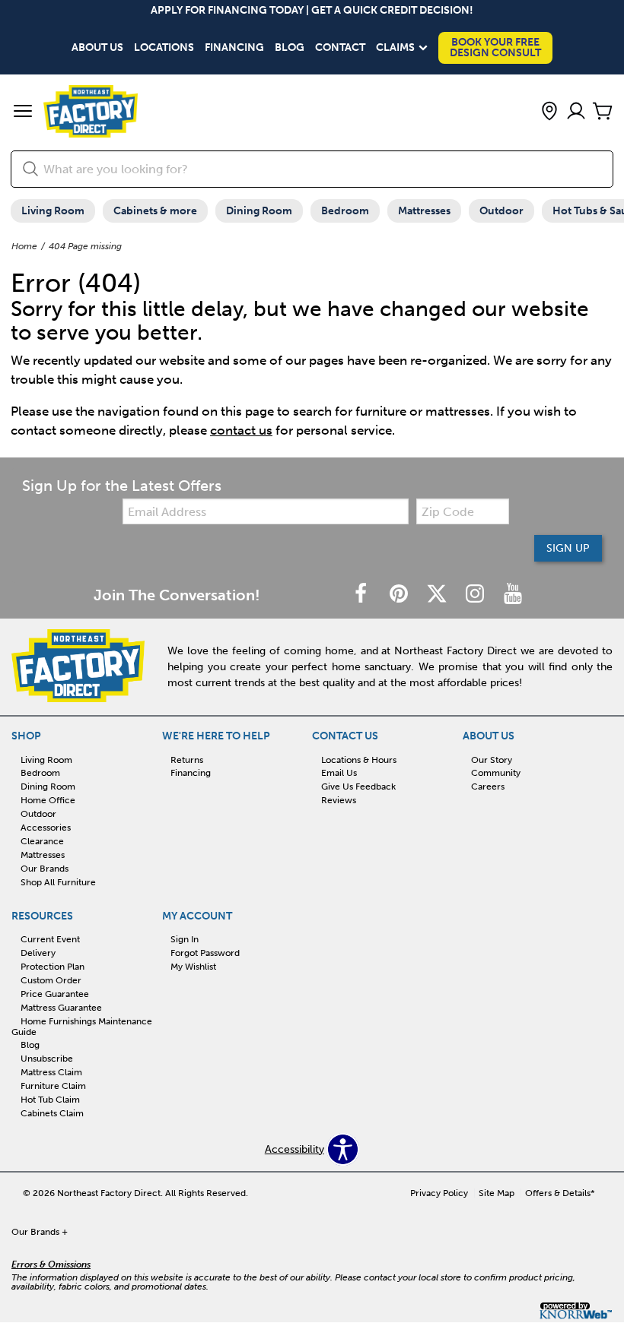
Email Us (339, 773)
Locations (164, 48)
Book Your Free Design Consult (495, 47)
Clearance (42, 841)
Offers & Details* (560, 1193)
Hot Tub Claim (50, 1099)
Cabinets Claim (52, 1113)
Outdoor (501, 210)
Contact (340, 48)
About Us (97, 48)
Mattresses (424, 210)
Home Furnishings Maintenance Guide (81, 1026)
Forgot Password (205, 953)
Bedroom (345, 210)
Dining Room (259, 210)
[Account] (576, 112)
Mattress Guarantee (61, 1007)
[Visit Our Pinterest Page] (400, 594)
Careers (488, 786)
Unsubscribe (47, 1058)
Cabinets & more (155, 210)
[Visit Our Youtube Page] (513, 594)
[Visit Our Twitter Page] (438, 594)
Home (24, 246)
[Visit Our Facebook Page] (362, 594)
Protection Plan (52, 966)
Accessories (46, 827)
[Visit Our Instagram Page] (476, 594)
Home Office (48, 800)
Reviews (338, 800)
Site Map (496, 1193)
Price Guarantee (55, 994)
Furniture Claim (53, 1086)
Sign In (184, 939)
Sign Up (568, 548)
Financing (234, 48)
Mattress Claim (51, 1072)
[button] (23, 112)
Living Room (52, 210)
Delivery (38, 953)
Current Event (50, 939)
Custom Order (51, 980)
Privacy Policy (439, 1193)
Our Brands (44, 868)
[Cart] (602, 112)
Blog (289, 48)
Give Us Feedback (358, 786)
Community (496, 773)
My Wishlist (193, 966)
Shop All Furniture (58, 882)
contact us (241, 430)
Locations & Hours (358, 759)
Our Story (491, 759)
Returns (186, 759)
